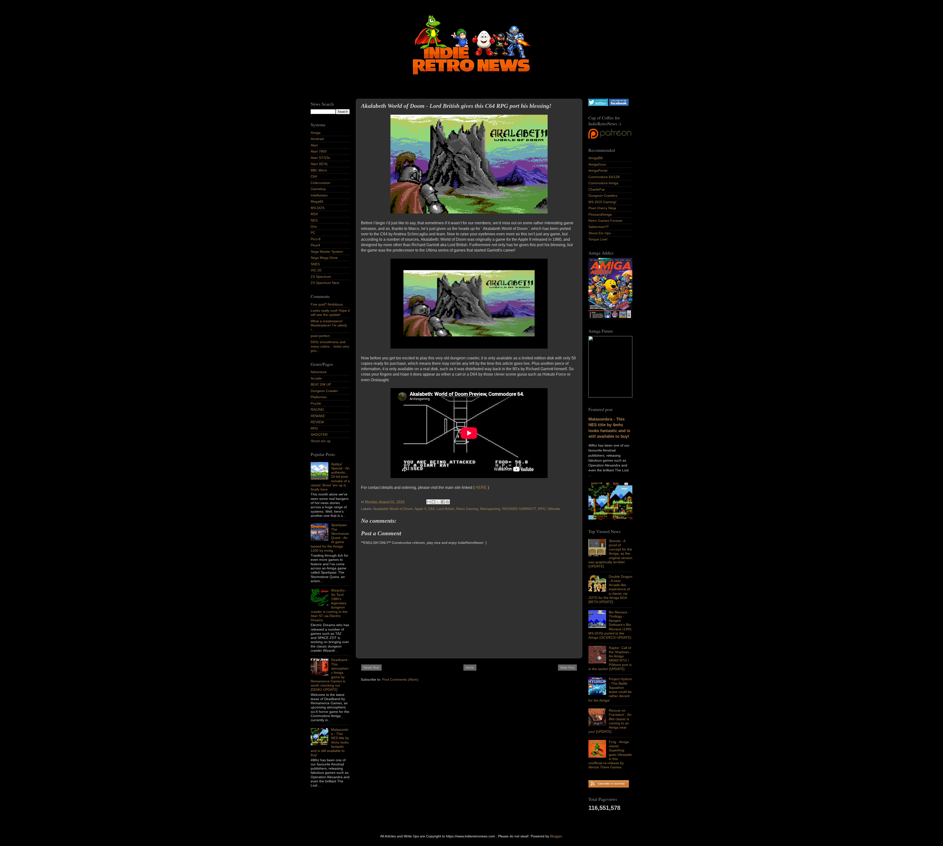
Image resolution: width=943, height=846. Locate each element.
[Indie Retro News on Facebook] (619, 105)
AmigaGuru (597, 164)
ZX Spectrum (321, 277)
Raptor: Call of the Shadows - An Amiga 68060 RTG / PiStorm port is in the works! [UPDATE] (610, 658)
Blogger (556, 836)
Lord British (445, 509)
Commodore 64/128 (604, 177)
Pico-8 (315, 239)
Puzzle (316, 403)
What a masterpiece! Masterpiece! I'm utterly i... (329, 325)
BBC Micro (319, 170)
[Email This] (428, 501)
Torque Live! (598, 239)
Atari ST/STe (320, 158)
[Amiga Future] (610, 318)
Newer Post (371, 667)
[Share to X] (438, 501)
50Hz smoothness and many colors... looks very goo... (330, 346)
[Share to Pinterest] (447, 501)
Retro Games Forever (605, 221)
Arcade (316, 378)
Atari (314, 145)
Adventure (319, 372)
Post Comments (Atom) (400, 679)
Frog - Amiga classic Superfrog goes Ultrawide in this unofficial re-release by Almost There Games (610, 754)
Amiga (315, 133)
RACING (317, 409)
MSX (314, 214)
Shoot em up (321, 441)
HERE (481, 487)
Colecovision (320, 183)
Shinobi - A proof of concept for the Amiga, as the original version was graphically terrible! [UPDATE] (610, 553)
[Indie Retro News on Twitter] (598, 105)
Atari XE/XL (319, 164)
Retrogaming (490, 509)
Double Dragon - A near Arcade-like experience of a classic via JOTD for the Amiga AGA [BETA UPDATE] (610, 589)
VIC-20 (316, 270)
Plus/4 (315, 245)
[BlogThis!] (433, 501)
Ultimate (553, 509)
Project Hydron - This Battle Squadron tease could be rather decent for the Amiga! (610, 689)
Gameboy (318, 189)
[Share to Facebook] (442, 501)
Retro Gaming (467, 509)
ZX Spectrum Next (325, 283)
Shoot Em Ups (599, 233)
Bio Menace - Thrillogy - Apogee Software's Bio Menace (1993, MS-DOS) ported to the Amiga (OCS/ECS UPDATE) (610, 625)
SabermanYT (598, 227)
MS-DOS (317, 208)
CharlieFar (596, 189)
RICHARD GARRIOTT (519, 509)
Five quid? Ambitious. (327, 304)
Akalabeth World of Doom (393, 509)
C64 (431, 509)
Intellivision (319, 195)
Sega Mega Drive (324, 258)
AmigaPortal (597, 170)
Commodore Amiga (603, 183)
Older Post (567, 667)
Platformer (319, 397)
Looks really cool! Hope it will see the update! (330, 313)
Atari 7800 (319, 151)
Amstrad (317, 139)
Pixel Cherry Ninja (602, 208)
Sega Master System (327, 252)
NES (314, 220)
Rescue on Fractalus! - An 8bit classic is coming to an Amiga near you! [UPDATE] (609, 720)
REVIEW (317, 422)
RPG (541, 509)
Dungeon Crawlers (602, 195)
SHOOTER (319, 435)
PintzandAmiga (600, 214)
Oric (314, 226)
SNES (315, 264)
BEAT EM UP (321, 384)
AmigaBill (595, 158)
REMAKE (318, 416)
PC (313, 233)
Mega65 (317, 201)
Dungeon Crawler (324, 391)
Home (470, 667)
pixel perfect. (321, 336)
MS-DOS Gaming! (602, 202)
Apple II (420, 509)
